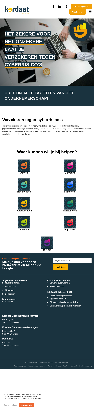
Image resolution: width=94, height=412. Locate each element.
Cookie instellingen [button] (11, 405)
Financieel (70, 191)
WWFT (66, 366)
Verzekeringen (24, 210)
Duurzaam (24, 229)
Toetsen (47, 249)
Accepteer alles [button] (26, 405)
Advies (24, 172)
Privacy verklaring (54, 366)
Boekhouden (24, 191)
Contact (74, 366)
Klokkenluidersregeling (36, 366)
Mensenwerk (70, 210)
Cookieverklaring (85, 366)
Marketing (70, 172)
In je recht (69, 229)
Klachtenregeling (20, 366)
